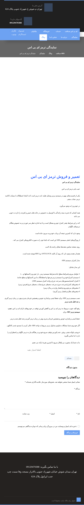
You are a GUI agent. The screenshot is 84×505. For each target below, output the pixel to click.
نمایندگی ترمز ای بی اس (71, 182)
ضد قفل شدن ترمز (72, 302)
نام (78, 414)
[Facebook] (45, 484)
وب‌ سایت (25, 414)
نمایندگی (69, 358)
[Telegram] (44, 484)
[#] (42, 484)
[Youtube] (38, 484)
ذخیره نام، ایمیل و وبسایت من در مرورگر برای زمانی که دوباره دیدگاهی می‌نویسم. (47, 426)
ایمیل (52, 414)
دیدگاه (77, 389)
